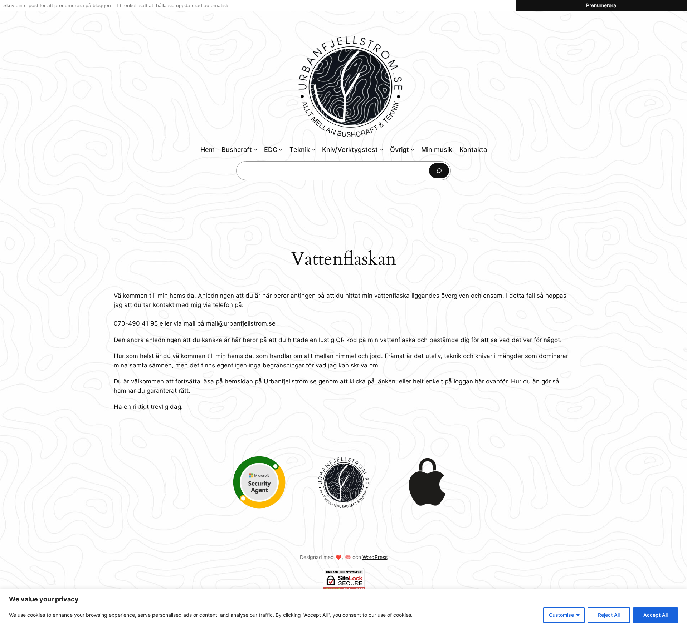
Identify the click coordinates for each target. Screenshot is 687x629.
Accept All (655, 615)
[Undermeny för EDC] (281, 150)
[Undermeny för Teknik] (313, 150)
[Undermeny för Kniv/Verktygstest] (381, 150)
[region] (343, 609)
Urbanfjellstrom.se (290, 381)
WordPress (375, 557)
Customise (561, 615)
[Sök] (439, 170)
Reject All (609, 615)
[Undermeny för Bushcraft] (255, 150)
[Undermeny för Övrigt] (413, 150)
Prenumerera (601, 5)
